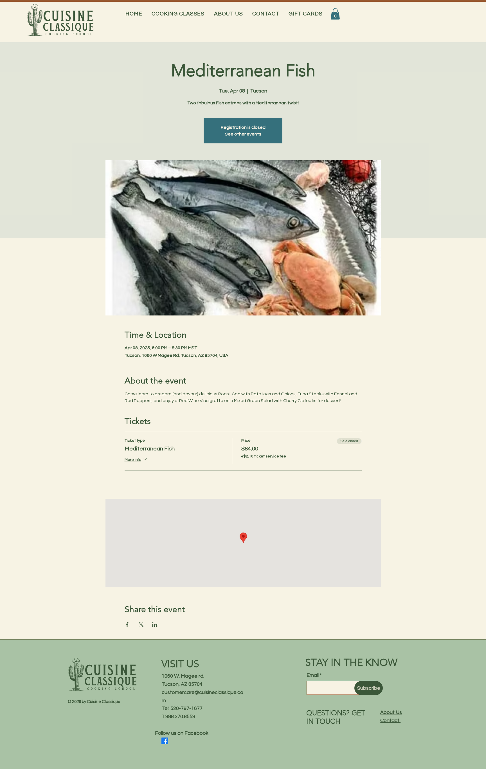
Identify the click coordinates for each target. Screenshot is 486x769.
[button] (178, 13)
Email (313, 675)
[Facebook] (164, 741)
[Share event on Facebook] (127, 624)
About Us (391, 712)
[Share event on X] (141, 624)
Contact (390, 720)
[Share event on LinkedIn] (155, 624)
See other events (243, 134)
